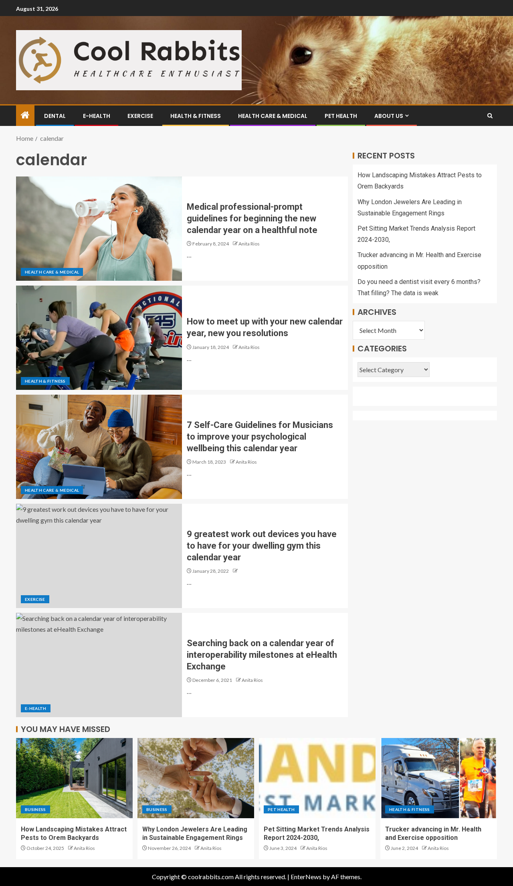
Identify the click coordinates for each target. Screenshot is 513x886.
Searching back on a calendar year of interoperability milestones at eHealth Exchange (262, 655)
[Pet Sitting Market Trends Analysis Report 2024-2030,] (317, 778)
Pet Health (341, 116)
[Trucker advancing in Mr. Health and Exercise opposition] (438, 778)
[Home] (25, 115)
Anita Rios (249, 244)
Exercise (140, 116)
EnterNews (306, 876)
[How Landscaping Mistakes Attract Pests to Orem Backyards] (74, 778)
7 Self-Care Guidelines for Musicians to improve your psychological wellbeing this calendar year (260, 437)
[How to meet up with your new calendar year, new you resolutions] (99, 338)
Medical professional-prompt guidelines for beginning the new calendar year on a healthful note (252, 218)
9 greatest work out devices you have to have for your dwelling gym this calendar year (262, 546)
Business (35, 809)
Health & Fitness (195, 116)
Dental (55, 116)
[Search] (490, 116)
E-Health (96, 116)
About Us (388, 116)
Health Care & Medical (272, 116)
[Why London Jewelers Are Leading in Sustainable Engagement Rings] (195, 778)
